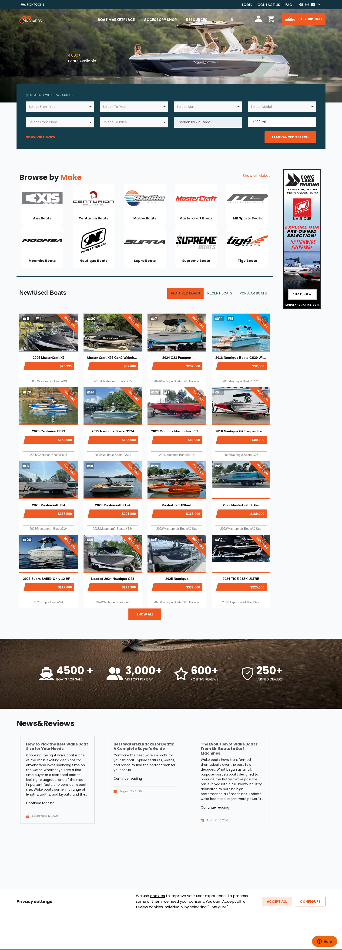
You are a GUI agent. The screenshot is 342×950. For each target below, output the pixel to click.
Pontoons (35, 4)
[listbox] (60, 106)
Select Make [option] (187, 106)
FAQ (288, 4)
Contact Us (269, 4)
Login (247, 4)
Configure (310, 901)
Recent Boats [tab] (219, 293)
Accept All (277, 901)
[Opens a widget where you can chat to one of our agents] (324, 942)
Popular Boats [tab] (253, 293)
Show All (144, 614)
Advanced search (291, 137)
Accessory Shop (160, 19)
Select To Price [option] (115, 122)
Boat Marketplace (116, 19)
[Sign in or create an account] (259, 18)
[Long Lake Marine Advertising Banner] (302, 238)
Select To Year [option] (115, 106)
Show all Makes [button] (256, 175)
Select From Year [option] (43, 106)
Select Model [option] (261, 106)
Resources (196, 19)
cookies (157, 896)
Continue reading (40, 803)
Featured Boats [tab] (185, 293)
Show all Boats (40, 137)
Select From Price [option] (43, 122)
